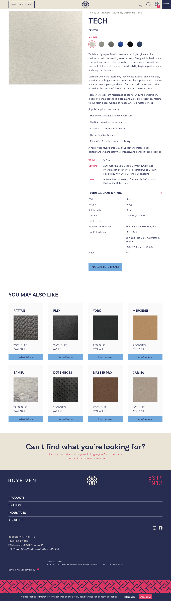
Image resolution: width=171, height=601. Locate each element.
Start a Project (21, 4)
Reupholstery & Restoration (128, 169)
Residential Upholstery (115, 183)
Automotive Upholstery (115, 179)
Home (92, 12)
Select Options (26, 357)
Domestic (137, 165)
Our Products (103, 12)
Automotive (109, 165)
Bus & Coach (124, 165)
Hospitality (109, 173)
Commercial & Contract (142, 179)
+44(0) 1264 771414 (18, 541)
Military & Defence (126, 173)
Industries (117, 12)
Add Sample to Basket (105, 267)
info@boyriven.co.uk (22, 537)
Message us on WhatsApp (27, 544)
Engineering (129, 12)
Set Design (150, 169)
